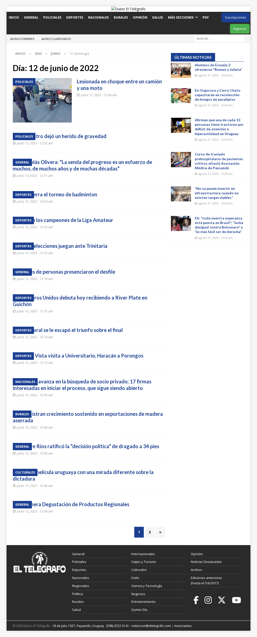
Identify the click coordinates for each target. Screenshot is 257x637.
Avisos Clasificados (56, 39)
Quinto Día (139, 609)
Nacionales (98, 17)
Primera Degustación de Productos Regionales (76, 504)
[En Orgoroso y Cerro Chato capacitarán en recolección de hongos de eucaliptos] (181, 95)
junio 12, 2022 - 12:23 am (35, 227)
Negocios (138, 594)
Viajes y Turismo (143, 561)
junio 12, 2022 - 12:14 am (35, 337)
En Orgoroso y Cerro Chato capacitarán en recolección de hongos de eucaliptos (217, 94)
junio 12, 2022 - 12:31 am (35, 175)
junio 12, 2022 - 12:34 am (99, 95)
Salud (157, 17)
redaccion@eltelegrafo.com (151, 626)
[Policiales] (42, 100)
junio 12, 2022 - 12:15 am (35, 311)
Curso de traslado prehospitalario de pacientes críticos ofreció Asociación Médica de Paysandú (219, 161)
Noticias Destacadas (206, 561)
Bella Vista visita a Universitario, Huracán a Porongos (83, 356)
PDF (206, 17)
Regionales (80, 586)
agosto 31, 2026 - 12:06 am (215, 75)
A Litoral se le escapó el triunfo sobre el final (73, 330)
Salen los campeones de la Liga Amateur (68, 220)
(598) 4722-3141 (117, 626)
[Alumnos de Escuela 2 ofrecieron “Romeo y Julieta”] (181, 70)
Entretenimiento (143, 601)
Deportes (74, 17)
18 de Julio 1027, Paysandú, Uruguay (78, 626)
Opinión (140, 17)
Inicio (14, 17)
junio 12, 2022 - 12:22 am (35, 253)
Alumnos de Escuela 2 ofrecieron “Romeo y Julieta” (218, 67)
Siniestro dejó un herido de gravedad (64, 136)
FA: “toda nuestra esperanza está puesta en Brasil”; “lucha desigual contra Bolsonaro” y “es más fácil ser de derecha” (219, 225)
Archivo (196, 569)
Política (77, 594)
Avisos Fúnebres (22, 39)
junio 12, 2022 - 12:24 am (35, 201)
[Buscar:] (219, 38)
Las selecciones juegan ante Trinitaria (65, 246)
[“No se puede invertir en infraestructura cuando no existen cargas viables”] (181, 193)
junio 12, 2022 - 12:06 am (35, 395)
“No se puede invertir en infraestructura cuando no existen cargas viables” (217, 193)
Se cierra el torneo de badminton (60, 194)
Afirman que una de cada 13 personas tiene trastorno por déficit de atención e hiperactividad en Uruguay (219, 127)
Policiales (52, 17)
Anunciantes (182, 626)
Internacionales (143, 554)
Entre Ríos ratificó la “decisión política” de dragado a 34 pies (91, 446)
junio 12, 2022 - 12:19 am (35, 278)
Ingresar (239, 28)
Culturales (139, 569)
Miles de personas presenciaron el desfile (69, 272)
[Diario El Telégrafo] (128, 9)
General (31, 17)
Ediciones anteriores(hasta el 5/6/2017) (206, 580)
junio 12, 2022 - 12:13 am (35, 362)
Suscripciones (235, 17)
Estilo (135, 577)
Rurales (121, 17)
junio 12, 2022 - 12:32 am (35, 143)
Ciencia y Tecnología (146, 586)
